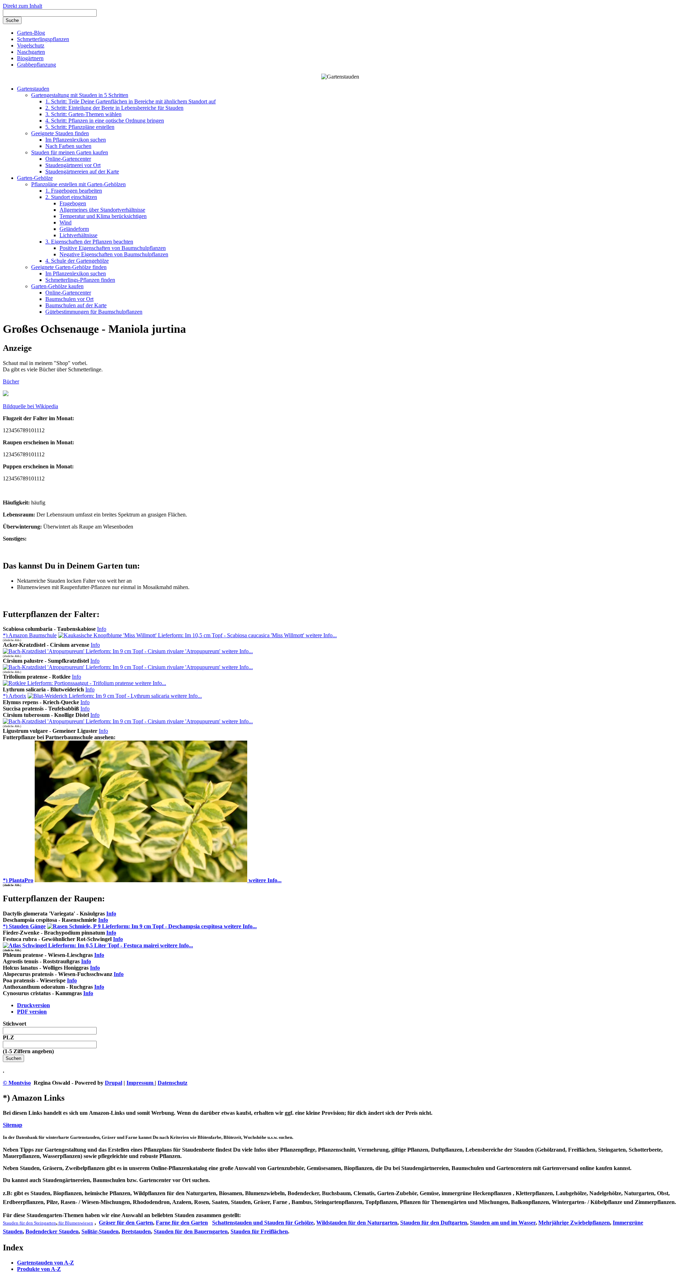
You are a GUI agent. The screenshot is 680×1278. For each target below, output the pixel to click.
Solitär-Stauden (100, 1231)
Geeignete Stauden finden (60, 133)
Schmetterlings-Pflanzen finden (80, 280)
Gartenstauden (33, 89)
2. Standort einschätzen (71, 197)
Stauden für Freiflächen (259, 1231)
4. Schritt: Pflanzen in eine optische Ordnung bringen (104, 121)
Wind (66, 222)
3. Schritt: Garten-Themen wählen (83, 114)
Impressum (140, 1083)
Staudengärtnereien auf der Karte (82, 172)
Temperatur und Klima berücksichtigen (103, 216)
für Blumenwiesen (75, 1223)
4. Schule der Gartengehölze (77, 261)
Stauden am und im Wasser (503, 1223)
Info (101, 629)
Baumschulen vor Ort (69, 299)
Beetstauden (136, 1231)
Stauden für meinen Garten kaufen (69, 152)
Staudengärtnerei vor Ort (73, 165)
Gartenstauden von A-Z (45, 1263)
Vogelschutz (30, 45)
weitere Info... (320, 635)
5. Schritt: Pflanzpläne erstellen (79, 127)
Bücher (11, 381)
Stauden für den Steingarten (29, 1223)
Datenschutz (172, 1083)
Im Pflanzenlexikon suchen (75, 140)
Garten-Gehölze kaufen (57, 286)
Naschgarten (31, 52)
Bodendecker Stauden (52, 1231)
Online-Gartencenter (68, 159)
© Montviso (17, 1083)
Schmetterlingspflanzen (43, 39)
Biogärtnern (30, 58)
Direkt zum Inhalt (22, 6)
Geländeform (74, 229)
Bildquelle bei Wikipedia (30, 406)
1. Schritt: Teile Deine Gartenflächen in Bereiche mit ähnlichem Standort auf (130, 101)
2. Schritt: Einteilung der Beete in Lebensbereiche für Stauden (114, 108)
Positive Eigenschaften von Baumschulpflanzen (113, 248)
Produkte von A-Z (39, 1269)
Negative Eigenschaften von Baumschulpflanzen (114, 254)
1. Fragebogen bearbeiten (73, 191)
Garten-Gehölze (35, 178)
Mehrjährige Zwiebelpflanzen (574, 1223)
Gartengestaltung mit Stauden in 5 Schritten (79, 95)
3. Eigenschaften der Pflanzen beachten (89, 242)
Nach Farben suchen (68, 146)
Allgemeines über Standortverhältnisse (102, 210)
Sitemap (12, 1125)
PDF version (32, 1012)
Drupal (113, 1083)
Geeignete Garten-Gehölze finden (69, 267)
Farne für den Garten (182, 1223)
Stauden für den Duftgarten (433, 1223)
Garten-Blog (31, 33)
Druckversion (33, 1005)
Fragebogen (73, 203)
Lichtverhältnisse (78, 235)
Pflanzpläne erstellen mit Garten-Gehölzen (78, 184)
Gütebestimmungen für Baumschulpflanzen (93, 312)
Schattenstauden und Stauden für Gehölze (262, 1223)
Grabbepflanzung (36, 65)
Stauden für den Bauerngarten (191, 1231)
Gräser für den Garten (126, 1223)
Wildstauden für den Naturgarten (356, 1223)
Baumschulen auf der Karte (76, 305)
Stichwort (14, 1024)
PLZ (8, 1037)
